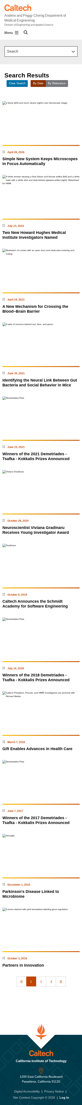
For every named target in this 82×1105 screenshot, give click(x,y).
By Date (38, 83)
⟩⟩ (61, 981)
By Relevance (57, 83)
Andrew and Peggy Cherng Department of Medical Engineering (35, 20)
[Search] (26, 32)
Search (12, 51)
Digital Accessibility (27, 1091)
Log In (64, 1097)
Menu (9, 33)
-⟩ (51, 981)
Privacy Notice (54, 1091)
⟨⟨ (21, 981)
